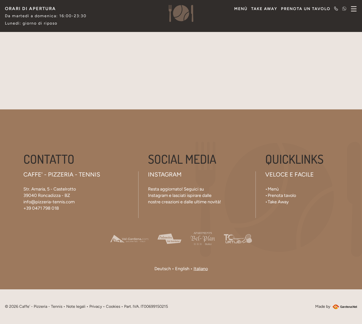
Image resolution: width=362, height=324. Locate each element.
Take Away (278, 202)
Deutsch (162, 268)
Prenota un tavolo (305, 8)
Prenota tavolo (282, 195)
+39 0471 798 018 (41, 208)
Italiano (201, 268)
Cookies (113, 306)
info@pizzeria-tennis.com (49, 202)
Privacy (95, 306)
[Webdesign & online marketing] (344, 306)
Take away (264, 8)
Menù (240, 8)
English (182, 268)
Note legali (75, 306)
